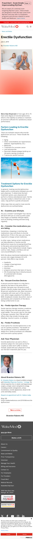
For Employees (6, 473)
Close (26, 3)
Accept (8, 534)
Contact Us (5, 470)
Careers (3, 447)
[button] (31, 27)
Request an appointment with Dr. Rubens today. (16, 395)
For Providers (5, 476)
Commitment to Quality (9, 450)
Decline (25, 534)
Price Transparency (7, 457)
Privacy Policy (4, 530)
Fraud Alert (5, 479)
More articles (15, 410)
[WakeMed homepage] (14, 26)
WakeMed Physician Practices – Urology (16, 382)
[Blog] (8, 507)
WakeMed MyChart (7, 486)
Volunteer (4, 460)
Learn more (21, 18)
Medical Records (6, 482)
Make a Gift (16, 438)
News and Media (6, 454)
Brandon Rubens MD (10, 46)
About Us (4, 444)
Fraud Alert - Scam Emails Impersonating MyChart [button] (16, 22)
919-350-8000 (6, 432)
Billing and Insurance (8, 466)
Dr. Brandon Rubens (7, 380)
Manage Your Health (8, 463)
